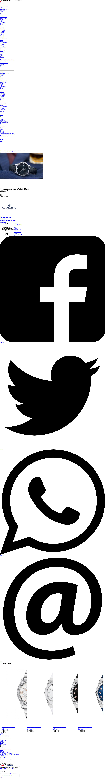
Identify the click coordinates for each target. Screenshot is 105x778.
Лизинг (1, 743)
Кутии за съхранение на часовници (7, 60)
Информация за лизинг (7, 220)
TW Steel (2, 46)
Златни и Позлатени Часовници (6, 753)
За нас (1, 733)
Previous (0, 389)
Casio (1, 12)
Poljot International (3, 39)
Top (1, 777)
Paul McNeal (2, 37)
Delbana (1, 14)
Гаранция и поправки (4, 735)
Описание (3, 219)
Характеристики (5, 217)
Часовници (2, 3)
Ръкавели (2, 64)
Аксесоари (2, 58)
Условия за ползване (4, 736)
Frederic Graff (2, 22)
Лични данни (3, 744)
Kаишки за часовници (4, 62)
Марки (1, 7)
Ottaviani (2, 35)
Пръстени (2, 56)
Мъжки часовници (4, 5)
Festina (1, 20)
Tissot (1, 45)
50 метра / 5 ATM (17, 232)
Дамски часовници (4, 6)
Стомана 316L (17, 228)
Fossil (1, 21)
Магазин (6, 151)
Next (104, 389)
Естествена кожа (17, 229)
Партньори (2, 734)
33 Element (2, 8)
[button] (5, 730)
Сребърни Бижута (3, 757)
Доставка (2, 742)
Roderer (1, 41)
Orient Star (2, 34)
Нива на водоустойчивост (5, 749)
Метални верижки (4, 63)
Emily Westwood (3, 17)
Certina (1, 13)
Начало (1, 151)
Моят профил (3, 740)
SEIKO (1, 43)
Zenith (1, 48)
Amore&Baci (2, 10)
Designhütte (2, 15)
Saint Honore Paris (3, 42)
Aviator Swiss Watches (4, 9)
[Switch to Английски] (0, 1)
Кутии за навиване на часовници (7, 59)
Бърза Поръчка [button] (5, 729)
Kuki (1, 26)
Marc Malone (2, 29)
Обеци (1, 55)
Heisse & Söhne (3, 23)
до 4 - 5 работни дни (18, 234)
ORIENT (2, 33)
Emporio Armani (3, 18)
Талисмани (2, 52)
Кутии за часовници (4, 755)
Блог (1, 114)
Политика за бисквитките (5, 738)
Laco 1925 (2, 28)
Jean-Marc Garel (3, 25)
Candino (1, 11)
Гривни (1, 53)
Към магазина (13, 773)
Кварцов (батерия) (17, 225)
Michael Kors (2, 31)
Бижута (1, 51)
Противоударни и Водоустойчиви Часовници (9, 754)
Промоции (2, 49)
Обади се (2, 119)
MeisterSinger (2, 30)
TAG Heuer (2, 44)
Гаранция (3, 222)
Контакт (1, 115)
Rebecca (1, 40)
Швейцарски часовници (5, 752)
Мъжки (15, 235)
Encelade (2, 19)
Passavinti (2, 36)
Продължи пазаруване (6, 775)
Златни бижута (3, 756)
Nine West (2, 32)
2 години (16, 233)
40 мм (15, 227)
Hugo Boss (2, 24)
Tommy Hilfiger (3, 47)
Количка (2, 741)
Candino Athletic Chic (18, 224)
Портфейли (2, 65)
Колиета (1, 54)
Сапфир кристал (17, 230)
